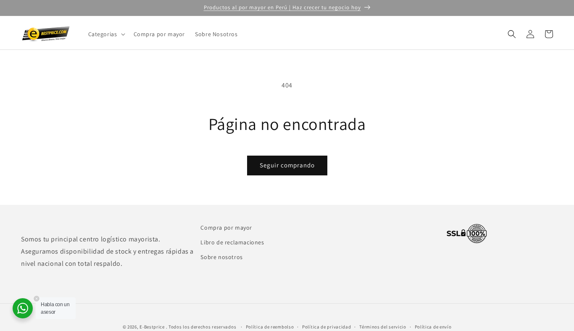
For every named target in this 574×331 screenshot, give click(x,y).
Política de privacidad (326, 326)
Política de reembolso (270, 326)
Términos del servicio (382, 326)
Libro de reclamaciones (232, 242)
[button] (106, 34)
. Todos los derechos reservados (201, 327)
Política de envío (433, 326)
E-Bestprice (152, 327)
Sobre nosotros (221, 257)
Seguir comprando (287, 165)
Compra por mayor (226, 227)
